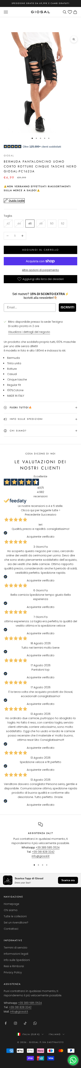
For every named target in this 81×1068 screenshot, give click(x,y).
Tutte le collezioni (15, 916)
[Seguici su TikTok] (25, 1023)
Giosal (9, 155)
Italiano (55, 1034)
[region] (40, 840)
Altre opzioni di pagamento (40, 270)
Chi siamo (11, 910)
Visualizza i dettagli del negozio (29, 332)
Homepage (11, 904)
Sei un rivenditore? (16, 922)
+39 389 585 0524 (48, 847)
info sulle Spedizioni (17, 960)
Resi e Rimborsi (14, 966)
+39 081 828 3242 (43, 852)
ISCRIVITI (67, 307)
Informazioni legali (16, 954)
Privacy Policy (13, 972)
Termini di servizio (15, 947)
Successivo (48, 515)
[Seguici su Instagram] (15, 1023)
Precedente (32, 515)
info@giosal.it (41, 856)
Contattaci (11, 929)
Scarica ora (68, 880)
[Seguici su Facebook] (6, 1023)
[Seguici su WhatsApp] (35, 1023)
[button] (70, 12)
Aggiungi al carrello (40, 250)
